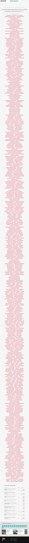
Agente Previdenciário (10, 71)
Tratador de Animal (20, 475)
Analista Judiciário (18, 116)
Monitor (8, 329)
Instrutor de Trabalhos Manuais (11, 318)
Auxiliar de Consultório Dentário (18, 174)
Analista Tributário (15, 121)
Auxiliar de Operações (18, 191)
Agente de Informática (9, 44)
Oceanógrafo (7, 342)
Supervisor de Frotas (10, 391)
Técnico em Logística (19, 435)
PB (4, 526)
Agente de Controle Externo (9, 38)
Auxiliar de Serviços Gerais (20, 201)
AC (2, 525)
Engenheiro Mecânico (18, 268)
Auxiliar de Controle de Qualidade (14, 177)
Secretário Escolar (19, 381)
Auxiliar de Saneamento (18, 195)
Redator (14, 379)
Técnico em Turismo (18, 454)
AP (6, 525)
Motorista (19, 336)
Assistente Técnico (14, 149)
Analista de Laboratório (14, 99)
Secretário (13, 381)
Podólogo (20, 364)
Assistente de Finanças (9, 134)
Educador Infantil (9, 245)
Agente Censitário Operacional (14, 22)
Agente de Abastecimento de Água (14, 27)
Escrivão (21, 273)
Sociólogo (15, 386)
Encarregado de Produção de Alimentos (12, 247)
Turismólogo (18, 476)
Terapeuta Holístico (19, 470)
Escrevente (12, 273)
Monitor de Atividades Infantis (11, 331)
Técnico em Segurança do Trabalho (14, 448)
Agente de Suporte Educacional (11, 61)
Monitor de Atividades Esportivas (18, 330)
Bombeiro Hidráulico (21, 211)
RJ (12, 526)
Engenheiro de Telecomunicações (19, 263)
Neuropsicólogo (14, 341)
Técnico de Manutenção (20, 403)
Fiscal (21, 284)
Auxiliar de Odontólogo (10, 191)
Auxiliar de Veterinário (9, 202)
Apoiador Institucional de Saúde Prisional (12, 122)
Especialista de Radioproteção (19, 274)
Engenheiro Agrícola (19, 250)
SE (25, 526)
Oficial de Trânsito (14, 346)
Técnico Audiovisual (18, 398)
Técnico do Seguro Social (10, 408)
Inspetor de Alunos (19, 307)
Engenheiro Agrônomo (10, 251)
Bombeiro (15, 211)
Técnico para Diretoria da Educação (18, 464)
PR (6, 526)
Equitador (7, 273)
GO (18, 525)
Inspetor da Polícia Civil (11, 307)
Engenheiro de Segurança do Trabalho (14, 262)
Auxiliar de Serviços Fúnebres (9, 201)
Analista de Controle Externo (19, 93)
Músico (11, 340)
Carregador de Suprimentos (11, 217)
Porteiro (17, 368)
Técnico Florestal (15, 458)
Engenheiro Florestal (10, 267)
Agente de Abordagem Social (10, 28)
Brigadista (21, 212)
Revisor (14, 380)
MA (20, 525)
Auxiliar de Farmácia (19, 185)
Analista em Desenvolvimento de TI (14, 111)
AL (4, 525)
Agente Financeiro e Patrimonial (12, 65)
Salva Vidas (21, 380)
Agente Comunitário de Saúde (14, 26)
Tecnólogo (9, 469)
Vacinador (12, 477)
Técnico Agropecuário (17, 396)
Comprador (14, 222)
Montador (15, 336)
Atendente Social (17, 161)
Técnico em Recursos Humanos (17, 443)
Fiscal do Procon (9, 290)
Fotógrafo (18, 291)
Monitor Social (10, 336)
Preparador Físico (8, 370)
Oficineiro (20, 347)
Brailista (16, 212)
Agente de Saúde (18, 56)
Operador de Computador (14, 351)
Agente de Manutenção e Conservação (14, 48)
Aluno (14, 77)
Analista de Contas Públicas (9, 93)
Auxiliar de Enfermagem (10, 184)
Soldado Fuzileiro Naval (19, 387)
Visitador (8, 481)
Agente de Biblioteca (20, 33)
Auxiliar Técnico (18, 206)
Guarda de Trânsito (11, 302)
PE (8, 526)
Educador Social (15, 245)
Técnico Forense (21, 458)
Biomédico (6, 211)
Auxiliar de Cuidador (14, 179)
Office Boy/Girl (18, 342)
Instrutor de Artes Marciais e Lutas (10, 313)
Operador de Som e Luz (9, 358)
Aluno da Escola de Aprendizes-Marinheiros (14, 78)
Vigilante (14, 480)
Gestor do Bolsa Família (10, 297)
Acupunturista (14, 15)
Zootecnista (20, 481)
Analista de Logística (20, 100)
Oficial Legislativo (9, 347)
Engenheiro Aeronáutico (10, 250)
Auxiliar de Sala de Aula (10, 195)
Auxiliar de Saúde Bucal (10, 196)
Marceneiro (21, 324)
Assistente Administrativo (18, 128)
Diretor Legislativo (20, 240)
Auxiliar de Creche (19, 178)
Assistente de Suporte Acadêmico (14, 138)
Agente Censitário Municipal (18, 21)
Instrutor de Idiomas (18, 314)
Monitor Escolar (19, 335)
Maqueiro (16, 324)
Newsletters (15, 540)
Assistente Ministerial (18, 145)
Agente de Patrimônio (11, 50)
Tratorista (8, 476)
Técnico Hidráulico (11, 459)
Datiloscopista (20, 234)
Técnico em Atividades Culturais (14, 414)
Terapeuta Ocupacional (12, 471)
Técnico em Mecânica (18, 436)
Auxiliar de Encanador (19, 183)
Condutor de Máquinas (9, 223)
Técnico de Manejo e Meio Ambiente (10, 403)
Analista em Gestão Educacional (14, 112)
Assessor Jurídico (18, 127)
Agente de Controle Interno (19, 38)
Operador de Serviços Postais (10, 357)
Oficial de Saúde (7, 346)
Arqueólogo (7, 123)
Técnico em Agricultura (10, 409)
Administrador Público (12, 17)
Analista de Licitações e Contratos (10, 100)
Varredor (16, 477)
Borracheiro (8, 212)
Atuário (17, 162)
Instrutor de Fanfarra (10, 314)
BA (10, 525)
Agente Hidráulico (11, 67)
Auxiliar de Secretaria (18, 196)
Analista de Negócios (19, 101)
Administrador (20, 15)
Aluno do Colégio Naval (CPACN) (14, 83)
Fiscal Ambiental (18, 285)
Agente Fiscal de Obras (11, 66)
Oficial (22, 342)
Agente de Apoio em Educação (14, 32)
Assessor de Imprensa (11, 127)
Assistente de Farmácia (18, 133)
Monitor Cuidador (13, 329)
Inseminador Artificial (12, 306)
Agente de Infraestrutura (18, 44)
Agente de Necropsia (11, 49)
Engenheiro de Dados (21, 256)
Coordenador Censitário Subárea (14, 229)
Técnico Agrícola (10, 396)
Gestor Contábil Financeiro (18, 295)
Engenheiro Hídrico (11, 268)
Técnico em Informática (14, 432)
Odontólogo (12, 342)
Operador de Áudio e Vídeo (10, 348)
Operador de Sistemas (19, 357)
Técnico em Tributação (11, 454)
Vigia (11, 480)
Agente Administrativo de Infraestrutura (14, 20)
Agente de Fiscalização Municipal (18, 43)
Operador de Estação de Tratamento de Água (14, 352)
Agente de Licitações (19, 45)
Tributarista (13, 476)
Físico (21, 290)
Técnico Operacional (8, 464)
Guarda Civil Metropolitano (17, 301)
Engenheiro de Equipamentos (10, 257)
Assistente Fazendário (10, 144)
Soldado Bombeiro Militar (10, 387)
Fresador (22, 291)
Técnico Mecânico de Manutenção (11, 463)
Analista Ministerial (10, 118)
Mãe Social (18, 323)
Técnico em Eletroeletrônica (19, 420)
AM (8, 525)
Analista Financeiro (11, 116)
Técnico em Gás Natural (9, 425)
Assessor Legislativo (10, 128)
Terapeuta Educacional (10, 470)
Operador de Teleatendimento (18, 358)
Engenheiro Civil (19, 252)
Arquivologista (21, 123)
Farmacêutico (9, 284)
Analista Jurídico (10, 117)
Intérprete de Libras (10, 319)
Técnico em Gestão (17, 426)
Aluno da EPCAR (18, 77)
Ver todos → (14, 523)
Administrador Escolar (20, 16)
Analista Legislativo (18, 117)
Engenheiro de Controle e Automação (10, 256)
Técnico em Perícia (9, 441)
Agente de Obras (18, 49)
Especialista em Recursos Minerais (14, 279)
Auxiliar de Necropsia (14, 189)
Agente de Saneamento (11, 56)
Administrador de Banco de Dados (10, 16)
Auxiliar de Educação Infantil (10, 183)
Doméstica (20, 241)
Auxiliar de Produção (10, 194)
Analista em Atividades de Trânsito (14, 110)
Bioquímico (10, 211)
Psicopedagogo (16, 376)
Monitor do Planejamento (11, 335)
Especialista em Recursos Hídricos (14, 278)
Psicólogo (11, 376)
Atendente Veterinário (10, 162)
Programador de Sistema (20, 374)
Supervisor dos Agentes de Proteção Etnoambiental (14, 392)
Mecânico (17, 325)
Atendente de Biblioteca (14, 155)
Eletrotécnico (15, 246)
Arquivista (16, 123)
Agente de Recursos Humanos (19, 54)
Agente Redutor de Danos (12, 72)
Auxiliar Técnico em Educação (9, 207)
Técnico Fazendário (8, 458)
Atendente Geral (11, 161)
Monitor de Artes (8, 330)
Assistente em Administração (9, 140)
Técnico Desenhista (11, 407)
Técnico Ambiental (19, 397)
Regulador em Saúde (20, 379)
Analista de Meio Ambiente (11, 101)
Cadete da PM (20, 213)
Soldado (19, 386)
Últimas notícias (15, 538)
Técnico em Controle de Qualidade (10, 419)
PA (2, 526)
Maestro (22, 323)
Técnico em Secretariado (18, 447)
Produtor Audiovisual (20, 370)
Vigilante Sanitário (20, 480)
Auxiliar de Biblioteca (8, 174)
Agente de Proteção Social (9, 54)
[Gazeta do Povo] (3, 539)
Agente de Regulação (9, 55)
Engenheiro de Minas (19, 257)
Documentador (15, 241)
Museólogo (7, 340)
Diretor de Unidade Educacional (11, 240)
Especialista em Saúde (19, 280)
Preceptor (21, 368)
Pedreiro (16, 363)
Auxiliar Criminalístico (18, 172)
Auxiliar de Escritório (18, 184)
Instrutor (11, 312)
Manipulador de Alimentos (10, 324)
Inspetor (18, 306)
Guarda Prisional (15, 303)
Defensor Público (9, 235)
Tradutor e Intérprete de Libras (11, 475)
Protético (7, 376)
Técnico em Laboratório (10, 435)
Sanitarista (8, 381)
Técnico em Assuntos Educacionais (14, 413)
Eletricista (21, 245)
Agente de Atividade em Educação (11, 33)
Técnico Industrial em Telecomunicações (14, 460)
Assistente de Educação (10, 133)
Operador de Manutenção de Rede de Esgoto (14, 353)
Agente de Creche (19, 39)
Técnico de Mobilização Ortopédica (14, 404)
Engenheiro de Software (9, 263)
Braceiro (12, 212)
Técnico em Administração (19, 408)
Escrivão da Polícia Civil (9, 274)
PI (10, 526)
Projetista (16, 375)
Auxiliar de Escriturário (11, 185)
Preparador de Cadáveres (19, 369)
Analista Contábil (18, 90)
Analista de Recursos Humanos (10, 106)
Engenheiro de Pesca (10, 258)
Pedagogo (12, 363)
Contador (20, 224)
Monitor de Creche (20, 331)
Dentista (21, 235)
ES (16, 525)
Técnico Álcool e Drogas (11, 397)
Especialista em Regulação (11, 280)
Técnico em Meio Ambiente (10, 437)
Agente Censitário (9, 21)
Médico (21, 325)
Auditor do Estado (20, 167)
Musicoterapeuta (16, 340)
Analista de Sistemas (20, 106)
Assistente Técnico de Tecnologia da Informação (14, 151)
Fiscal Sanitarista (16, 290)
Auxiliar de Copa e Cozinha (11, 178)
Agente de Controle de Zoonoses (14, 37)
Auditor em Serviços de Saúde (11, 168)
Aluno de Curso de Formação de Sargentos (14, 82)
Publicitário (22, 376)
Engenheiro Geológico (18, 267)
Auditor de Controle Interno (14, 166)
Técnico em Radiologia (18, 442)
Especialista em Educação (14, 275)
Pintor (17, 364)
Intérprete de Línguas (18, 319)
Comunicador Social (20, 222)
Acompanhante (9, 15)
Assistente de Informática (19, 134)
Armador (21, 122)
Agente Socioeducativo (10, 73)
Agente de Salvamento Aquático (18, 55)
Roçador (17, 380)
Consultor (8, 224)
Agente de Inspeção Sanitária (10, 45)
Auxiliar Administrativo (10, 172)
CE (12, 525)
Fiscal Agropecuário (11, 285)
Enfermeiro (21, 247)
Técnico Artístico (11, 398)
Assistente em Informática (19, 140)
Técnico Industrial (18, 459)
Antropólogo (21, 121)
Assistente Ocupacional (10, 146)
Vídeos (11, 540)
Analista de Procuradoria (11, 105)
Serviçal (11, 385)
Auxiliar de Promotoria (18, 194)
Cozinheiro (11, 234)
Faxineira (17, 284)
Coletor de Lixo (8, 222)
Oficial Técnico (16, 347)
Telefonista (14, 469)
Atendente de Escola (20, 157)
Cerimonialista (19, 217)
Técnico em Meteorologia (19, 437)
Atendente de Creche (20, 156)
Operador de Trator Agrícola (12, 359)
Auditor (20, 162)
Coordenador (18, 228)
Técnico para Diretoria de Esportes (10, 465)
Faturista (13, 284)
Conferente (21, 223)
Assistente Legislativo (10, 145)
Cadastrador (14, 213)
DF (14, 525)
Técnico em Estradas (11, 424)
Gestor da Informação (9, 296)
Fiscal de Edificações (10, 286)
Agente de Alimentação (19, 28)
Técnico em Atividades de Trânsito (14, 415)
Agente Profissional (18, 71)
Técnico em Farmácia (18, 424)
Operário (19, 359)
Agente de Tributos (9, 62)
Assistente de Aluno (18, 129)
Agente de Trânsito (20, 61)
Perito (8, 364)
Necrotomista (9, 341)
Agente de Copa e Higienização (11, 39)
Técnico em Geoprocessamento (18, 425)
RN (14, 526)
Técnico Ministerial (20, 463)
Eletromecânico (9, 246)
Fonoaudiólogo (13, 291)
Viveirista (12, 481)
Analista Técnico (8, 121)
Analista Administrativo (11, 89)
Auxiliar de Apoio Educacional (17, 173)
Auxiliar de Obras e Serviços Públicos (14, 190)
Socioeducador (10, 386)
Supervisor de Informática (18, 391)
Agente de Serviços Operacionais (14, 60)
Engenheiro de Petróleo (18, 258)
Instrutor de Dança (21, 313)
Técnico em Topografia (19, 452)
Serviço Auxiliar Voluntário (18, 385)
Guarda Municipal (18, 302)
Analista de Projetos (19, 105)
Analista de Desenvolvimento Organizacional (14, 95)
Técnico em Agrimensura (18, 409)
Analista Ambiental (19, 89)
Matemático (13, 325)
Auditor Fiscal (19, 168)
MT (22, 525)
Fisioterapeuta (7, 291)
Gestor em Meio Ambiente (18, 297)
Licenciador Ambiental (8, 323)
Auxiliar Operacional (11, 206)
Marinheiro (8, 325)
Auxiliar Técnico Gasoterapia (19, 207)
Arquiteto (11, 123)
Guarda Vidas (21, 303)
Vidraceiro (7, 480)
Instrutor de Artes (17, 312)
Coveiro (7, 234)
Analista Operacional (18, 118)
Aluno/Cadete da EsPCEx (12, 88)
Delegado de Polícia (16, 235)
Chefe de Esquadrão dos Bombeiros (14, 218)
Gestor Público (9, 301)
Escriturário (17, 273)
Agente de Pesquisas (18, 50)
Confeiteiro (16, 223)
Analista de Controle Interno (14, 94)
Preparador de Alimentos (10, 369)
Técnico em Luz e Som (11, 436)
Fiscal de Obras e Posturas (18, 286)
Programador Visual (10, 375)
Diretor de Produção (18, 239)
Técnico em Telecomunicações (10, 452)
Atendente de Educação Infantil (11, 157)
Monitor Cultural (19, 329)
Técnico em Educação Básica (9, 420)
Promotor (20, 375)
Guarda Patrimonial (9, 303)
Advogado (18, 17)
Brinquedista (9, 213)
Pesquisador (12, 364)
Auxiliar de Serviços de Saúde (14, 200)
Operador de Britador (19, 348)
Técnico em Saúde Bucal (10, 447)
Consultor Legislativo (14, 224)
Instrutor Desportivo (20, 318)
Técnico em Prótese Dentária (18, 441)
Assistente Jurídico (19, 144)
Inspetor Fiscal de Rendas (10, 308)
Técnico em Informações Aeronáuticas (14, 431)
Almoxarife (10, 77)
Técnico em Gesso (11, 426)
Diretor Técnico (9, 241)
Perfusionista (21, 363)
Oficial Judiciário (21, 346)
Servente (7, 385)
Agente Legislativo (18, 67)
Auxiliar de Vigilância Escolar (18, 202)
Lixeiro (14, 323)
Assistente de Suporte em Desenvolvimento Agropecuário (14, 139)
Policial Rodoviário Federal (10, 368)
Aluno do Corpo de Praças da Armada (14, 84)
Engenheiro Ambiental (18, 251)
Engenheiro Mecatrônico (11, 269)
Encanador (20, 246)
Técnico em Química (10, 442)
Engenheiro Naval (19, 269)
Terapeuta (19, 469)
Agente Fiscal (20, 65)
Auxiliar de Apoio (9, 173)
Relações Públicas (8, 380)
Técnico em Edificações (20, 419)
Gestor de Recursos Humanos (18, 296)
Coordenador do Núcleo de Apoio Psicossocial (14, 230)
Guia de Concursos (14, 1)
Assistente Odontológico (19, 146)
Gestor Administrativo (9, 295)
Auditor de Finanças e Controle (11, 167)
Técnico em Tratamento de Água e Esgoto (14, 453)
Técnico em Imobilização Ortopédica (14, 430)
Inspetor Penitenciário (19, 308)
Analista (18, 88)
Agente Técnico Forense (18, 73)
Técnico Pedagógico (21, 465)
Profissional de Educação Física (10, 374)
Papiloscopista (7, 363)
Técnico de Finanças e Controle (14, 402)
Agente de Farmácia (9, 43)
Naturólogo (21, 340)
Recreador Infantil (9, 379)
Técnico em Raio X (9, 443)
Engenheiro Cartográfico (11, 252)
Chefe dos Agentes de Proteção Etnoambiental (14, 219)
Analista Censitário (11, 90)
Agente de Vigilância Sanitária (18, 62)
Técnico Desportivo (18, 407)
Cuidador (15, 234)
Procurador (14, 370)
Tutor (22, 476)
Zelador (16, 481)
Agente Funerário (18, 66)
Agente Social (19, 72)
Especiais (11, 538)
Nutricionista (20, 341)
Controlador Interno (11, 228)
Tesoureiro (18, 471)
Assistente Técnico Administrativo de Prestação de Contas (14, 150)
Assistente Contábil (11, 129)
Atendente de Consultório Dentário (10, 156)
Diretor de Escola (10, 239)
